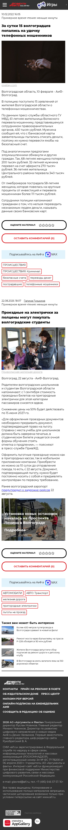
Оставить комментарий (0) (34, 238)
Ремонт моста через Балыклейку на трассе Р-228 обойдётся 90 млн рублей (40, 640)
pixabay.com (9, 85)
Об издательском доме (20, 693)
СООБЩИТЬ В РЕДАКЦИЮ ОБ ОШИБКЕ (29, 711)
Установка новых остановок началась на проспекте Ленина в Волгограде (31, 518)
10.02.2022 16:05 (11, 14)
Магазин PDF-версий (18, 698)
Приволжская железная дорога (22, 372)
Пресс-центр (50, 693)
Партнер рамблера (33, 813)
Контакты (10, 689)
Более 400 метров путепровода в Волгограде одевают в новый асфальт (37, 629)
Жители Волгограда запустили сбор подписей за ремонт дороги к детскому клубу (38, 652)
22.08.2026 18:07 (11, 300)
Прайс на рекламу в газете (40, 689)
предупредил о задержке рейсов (26, 490)
